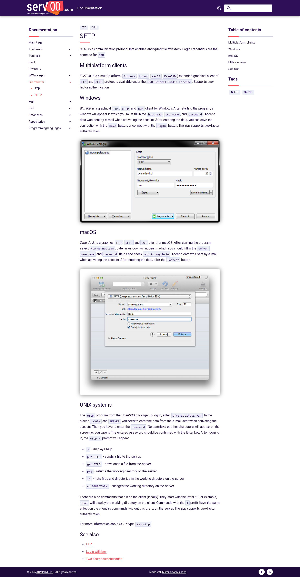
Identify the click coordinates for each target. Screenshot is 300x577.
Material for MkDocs (174, 572)
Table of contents (244, 29)
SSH (250, 92)
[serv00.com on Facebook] (262, 572)
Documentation (43, 29)
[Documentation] (50, 8)
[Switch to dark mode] (219, 8)
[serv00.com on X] (270, 572)
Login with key (96, 552)
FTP (236, 92)
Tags (233, 79)
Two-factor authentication (104, 559)
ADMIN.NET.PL (44, 572)
